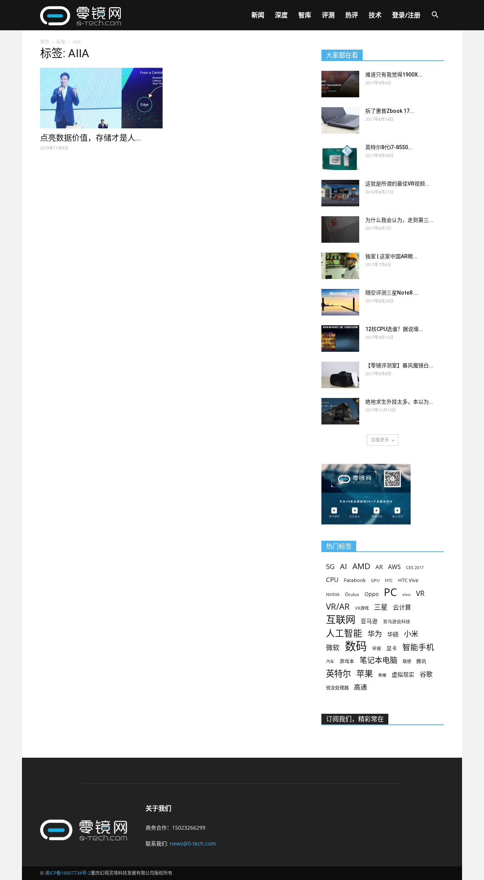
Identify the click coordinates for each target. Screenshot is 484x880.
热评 (351, 15)
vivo (406, 594)
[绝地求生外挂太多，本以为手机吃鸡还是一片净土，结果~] (340, 411)
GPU (375, 580)
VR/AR (338, 606)
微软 (333, 648)
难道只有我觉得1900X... (393, 75)
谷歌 (426, 674)
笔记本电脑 (378, 660)
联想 (407, 661)
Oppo (372, 594)
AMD (361, 566)
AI (343, 566)
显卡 (391, 648)
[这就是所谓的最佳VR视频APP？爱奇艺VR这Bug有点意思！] (340, 193)
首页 (44, 42)
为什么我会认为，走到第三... (399, 220)
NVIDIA (333, 594)
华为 (375, 634)
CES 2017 (415, 567)
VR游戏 (362, 608)
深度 (281, 15)
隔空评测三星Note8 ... (391, 293)
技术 (375, 15)
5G (330, 567)
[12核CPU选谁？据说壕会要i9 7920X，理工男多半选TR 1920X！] (340, 338)
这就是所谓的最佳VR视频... (397, 184)
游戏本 (347, 661)
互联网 (340, 620)
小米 (411, 634)
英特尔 (338, 673)
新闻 (257, 15)
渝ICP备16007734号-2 (68, 873)
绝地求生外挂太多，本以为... (399, 402)
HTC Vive (408, 580)
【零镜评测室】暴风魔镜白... (399, 365)
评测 (328, 15)
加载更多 (380, 440)
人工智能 (344, 633)
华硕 (393, 634)
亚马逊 (369, 621)
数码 (356, 646)
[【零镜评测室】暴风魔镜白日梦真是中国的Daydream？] (340, 375)
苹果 (364, 673)
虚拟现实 (403, 674)
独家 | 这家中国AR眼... (391, 256)
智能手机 (418, 647)
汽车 (330, 661)
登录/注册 (406, 15)
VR (420, 594)
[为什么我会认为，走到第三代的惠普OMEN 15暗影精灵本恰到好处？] (340, 229)
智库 (304, 15)
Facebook (355, 580)
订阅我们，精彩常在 (355, 719)
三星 (381, 607)
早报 (376, 648)
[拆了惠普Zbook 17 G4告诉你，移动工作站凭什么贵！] (340, 120)
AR (379, 567)
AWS (394, 567)
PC (390, 592)
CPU (332, 580)
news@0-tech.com (193, 843)
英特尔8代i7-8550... (389, 147)
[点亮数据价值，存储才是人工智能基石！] (101, 98)
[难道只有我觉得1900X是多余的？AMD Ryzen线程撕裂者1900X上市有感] (340, 84)
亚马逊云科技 (396, 621)
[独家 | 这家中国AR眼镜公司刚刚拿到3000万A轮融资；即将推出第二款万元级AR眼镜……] (340, 266)
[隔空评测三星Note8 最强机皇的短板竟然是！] (340, 302)
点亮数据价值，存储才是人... (90, 137)
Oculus (352, 594)
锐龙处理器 (337, 688)
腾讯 (421, 661)
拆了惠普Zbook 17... (389, 111)
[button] (435, 15)
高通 (360, 687)
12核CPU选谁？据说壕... (394, 329)
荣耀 (382, 675)
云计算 (402, 608)
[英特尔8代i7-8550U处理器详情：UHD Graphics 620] (340, 157)
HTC (389, 580)
